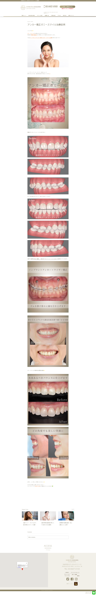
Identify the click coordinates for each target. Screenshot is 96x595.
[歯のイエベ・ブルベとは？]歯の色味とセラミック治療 (29, 523)
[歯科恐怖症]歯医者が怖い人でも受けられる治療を (47, 523)
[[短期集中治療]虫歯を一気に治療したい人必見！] (66, 515)
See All (73, 509)
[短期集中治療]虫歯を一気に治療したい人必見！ (65, 523)
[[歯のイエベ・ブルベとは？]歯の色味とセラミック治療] (30, 515)
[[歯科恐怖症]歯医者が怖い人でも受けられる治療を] (48, 515)
